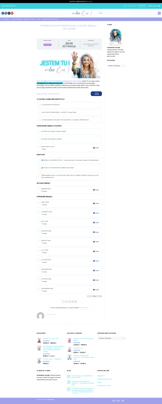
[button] (142, 6)
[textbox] (111, 338)
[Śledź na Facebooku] (2, 13)
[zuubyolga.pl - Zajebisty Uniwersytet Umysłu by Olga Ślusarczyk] (81, 13)
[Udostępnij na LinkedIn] (75, 301)
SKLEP (39, 19)
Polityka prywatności (104, 379)
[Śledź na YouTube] (12, 13)
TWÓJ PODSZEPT (16, 19)
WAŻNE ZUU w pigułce (50, 19)
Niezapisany (47, 44)
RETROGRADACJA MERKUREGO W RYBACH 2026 (82, 376)
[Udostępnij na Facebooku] (63, 301)
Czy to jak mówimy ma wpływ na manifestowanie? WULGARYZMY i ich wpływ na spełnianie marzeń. (82, 390)
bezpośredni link (83, 307)
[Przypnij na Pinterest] (72, 301)
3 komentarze (78, 393)
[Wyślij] (159, 13)
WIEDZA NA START (30, 19)
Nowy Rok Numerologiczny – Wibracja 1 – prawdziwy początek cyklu (82, 383)
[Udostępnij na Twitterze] (66, 301)
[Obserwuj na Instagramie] (5, 13)
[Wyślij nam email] (9, 13)
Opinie (99, 382)
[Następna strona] (100, 296)
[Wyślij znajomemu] (69, 301)
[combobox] (111, 338)
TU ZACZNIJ (5, 19)
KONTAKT (133, 6)
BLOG (125, 6)
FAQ (129, 6)
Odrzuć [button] (90, 1)
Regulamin (101, 376)
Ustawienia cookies (104, 386)
